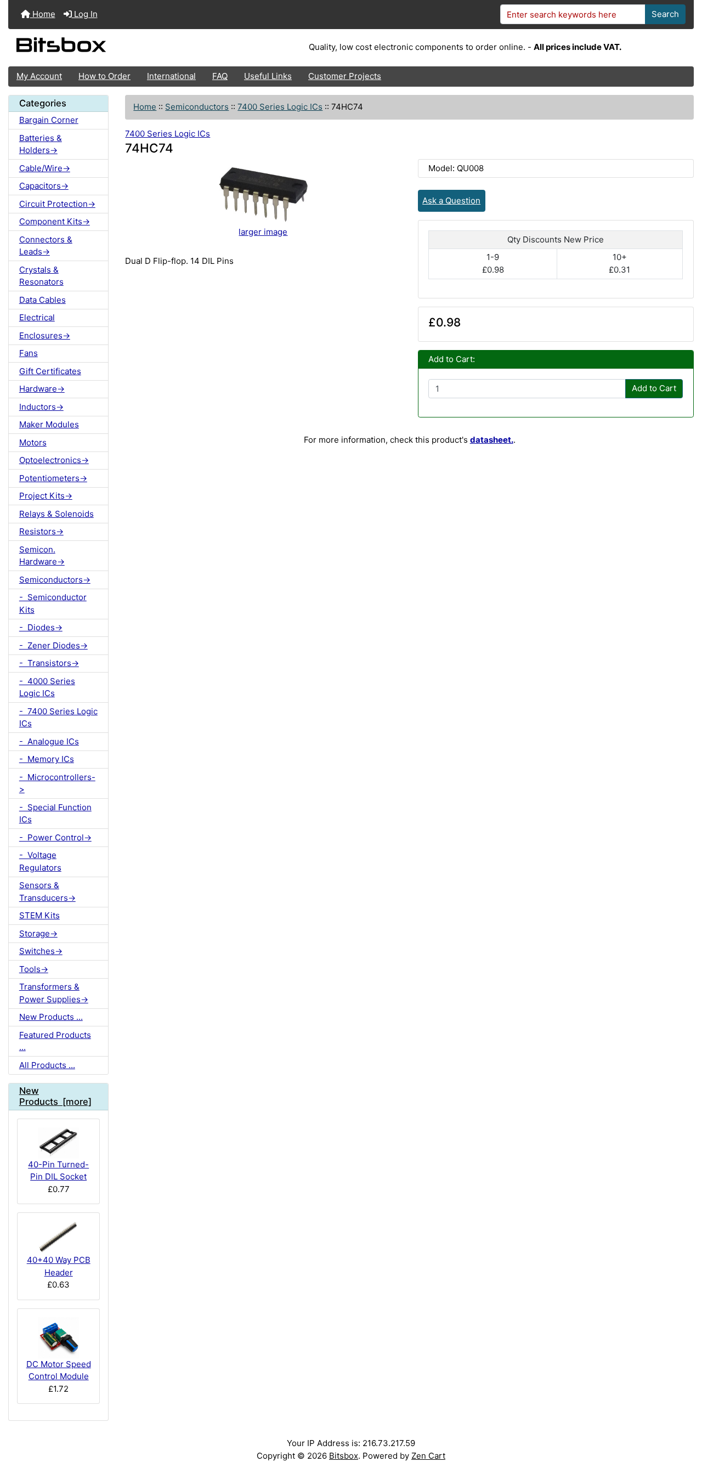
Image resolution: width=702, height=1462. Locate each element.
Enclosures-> (44, 335)
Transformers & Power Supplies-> (53, 992)
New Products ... (51, 1017)
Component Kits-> (54, 221)
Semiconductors (197, 106)
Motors (33, 442)
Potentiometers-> (53, 478)
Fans (28, 353)
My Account (39, 76)
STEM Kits (39, 915)
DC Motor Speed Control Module (58, 1370)
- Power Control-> (55, 837)
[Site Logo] (122, 47)
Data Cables (42, 300)
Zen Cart (428, 1455)
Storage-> (38, 933)
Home (42, 14)
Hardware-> (42, 388)
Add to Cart (654, 388)
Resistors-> (41, 531)
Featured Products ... (55, 1041)
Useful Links (268, 76)
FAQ (220, 76)
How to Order (104, 76)
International (171, 76)
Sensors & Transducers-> (47, 891)
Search (665, 14)
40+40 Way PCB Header (58, 1266)
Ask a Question (451, 200)
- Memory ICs (46, 759)
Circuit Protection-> (57, 204)
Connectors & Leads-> (45, 245)
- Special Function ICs (55, 813)
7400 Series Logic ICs (279, 106)
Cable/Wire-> (44, 168)
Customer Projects (344, 76)
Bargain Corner (48, 120)
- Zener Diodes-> (53, 645)
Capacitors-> (44, 185)
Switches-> (41, 951)
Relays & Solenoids (56, 514)
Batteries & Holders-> (40, 144)
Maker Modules (49, 424)
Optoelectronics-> (54, 460)
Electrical (37, 317)
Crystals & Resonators (41, 275)
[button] (683, 1411)
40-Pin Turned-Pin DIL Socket (58, 1170)
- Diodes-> (41, 627)
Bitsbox (343, 1455)
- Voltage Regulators (40, 861)
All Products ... (47, 1065)
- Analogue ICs (49, 741)
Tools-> (33, 969)
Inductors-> (41, 407)
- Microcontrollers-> (57, 783)
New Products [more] (55, 1096)
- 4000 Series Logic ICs (47, 687)
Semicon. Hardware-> (42, 555)
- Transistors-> (49, 663)
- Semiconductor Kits (53, 603)
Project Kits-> (45, 495)
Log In (85, 14)
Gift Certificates (50, 371)
